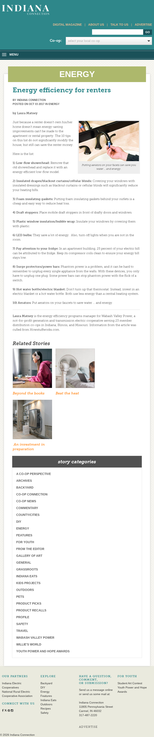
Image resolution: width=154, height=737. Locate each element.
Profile (22, 617)
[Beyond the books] (32, 369)
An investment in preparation (29, 446)
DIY (18, 521)
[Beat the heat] (75, 369)
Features (24, 535)
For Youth (25, 542)
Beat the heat (67, 393)
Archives (24, 480)
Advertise (143, 24)
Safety (22, 624)
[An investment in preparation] (32, 421)
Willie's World (28, 644)
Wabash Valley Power (35, 637)
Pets (20, 596)
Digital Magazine (67, 24)
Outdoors (25, 590)
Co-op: (56, 40)
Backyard (24, 487)
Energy (54, 104)
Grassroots (27, 569)
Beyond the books (29, 393)
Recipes (46, 708)
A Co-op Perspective (33, 474)
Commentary (27, 508)
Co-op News (26, 501)
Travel (22, 630)
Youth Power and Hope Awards (43, 651)
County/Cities (28, 514)
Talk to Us (119, 24)
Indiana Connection (31, 100)
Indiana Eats (26, 576)
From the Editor (30, 549)
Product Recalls (31, 610)
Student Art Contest (130, 683)
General (23, 562)
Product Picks (28, 603)
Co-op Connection (32, 494)
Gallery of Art (29, 555)
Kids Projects (28, 583)
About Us (96, 24)
